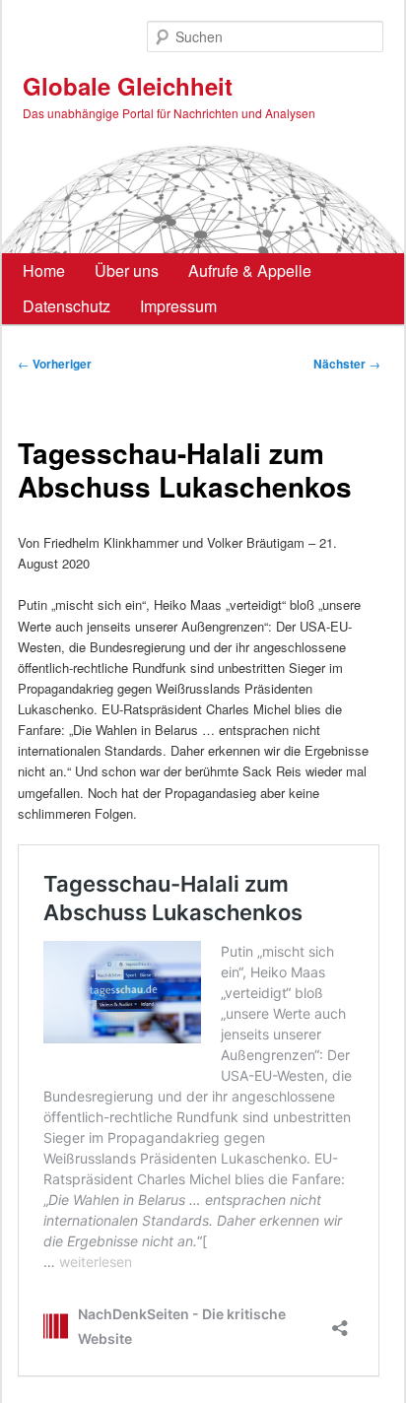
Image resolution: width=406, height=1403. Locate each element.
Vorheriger (55, 363)
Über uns (127, 270)
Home (44, 270)
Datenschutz (66, 306)
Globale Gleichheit (128, 85)
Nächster (346, 363)
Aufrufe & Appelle (249, 270)
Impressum (178, 306)
